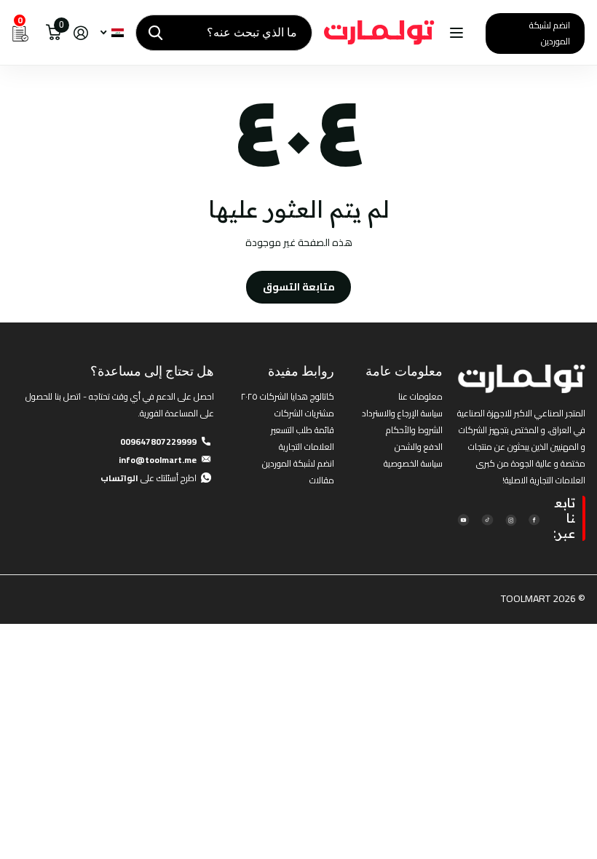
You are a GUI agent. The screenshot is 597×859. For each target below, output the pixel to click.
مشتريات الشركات (304, 413)
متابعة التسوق (299, 286)
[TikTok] (487, 518)
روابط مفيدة (301, 371)
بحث (155, 33)
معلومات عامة (404, 371)
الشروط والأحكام (414, 429)
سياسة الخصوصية (413, 463)
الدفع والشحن (419, 446)
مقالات (321, 480)
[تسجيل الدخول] (80, 33)
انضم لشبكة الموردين (549, 33)
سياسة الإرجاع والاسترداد (402, 413)
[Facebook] (534, 518)
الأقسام (454, 33)
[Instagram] (511, 518)
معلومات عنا (420, 396)
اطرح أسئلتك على (148, 478)
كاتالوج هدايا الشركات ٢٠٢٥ (287, 396)
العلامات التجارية (306, 446)
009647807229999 (158, 441)
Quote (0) (12, 227)
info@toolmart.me (158, 459)
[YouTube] (463, 518)
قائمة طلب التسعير (302, 429)
